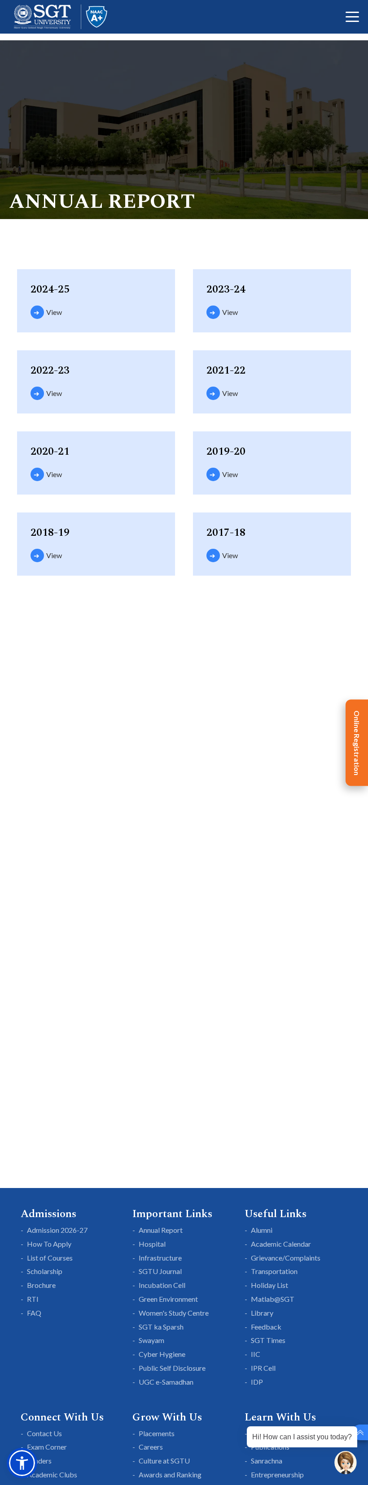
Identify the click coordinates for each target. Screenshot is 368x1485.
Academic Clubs (52, 1474)
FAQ (34, 1313)
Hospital (152, 1244)
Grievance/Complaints (285, 1257)
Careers (151, 1446)
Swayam (151, 1340)
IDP (257, 1381)
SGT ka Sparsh (161, 1326)
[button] (22, 1463)
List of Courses (50, 1257)
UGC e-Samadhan (166, 1381)
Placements (157, 1433)
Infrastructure (160, 1257)
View (54, 312)
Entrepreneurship (277, 1474)
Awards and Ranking (170, 1474)
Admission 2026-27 (57, 1230)
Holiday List (269, 1285)
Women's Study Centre (174, 1313)
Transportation (274, 1271)
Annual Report (161, 1230)
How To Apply (49, 1244)
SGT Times (268, 1340)
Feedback (266, 1326)
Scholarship (44, 1271)
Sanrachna (266, 1460)
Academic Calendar (281, 1244)
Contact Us (44, 1433)
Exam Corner (47, 1446)
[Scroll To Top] (360, 1432)
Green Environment (168, 1299)
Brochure (41, 1285)
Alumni (261, 1230)
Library (262, 1313)
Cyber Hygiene (162, 1354)
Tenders (39, 1460)
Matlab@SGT (272, 1299)
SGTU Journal (160, 1271)
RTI (33, 1299)
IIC (255, 1354)
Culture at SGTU (164, 1460)
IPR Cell (263, 1368)
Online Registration (357, 742)
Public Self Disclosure (172, 1368)
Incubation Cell (162, 1285)
